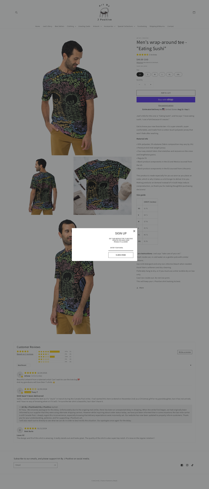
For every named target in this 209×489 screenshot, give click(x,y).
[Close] (134, 231)
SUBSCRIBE (121, 255)
